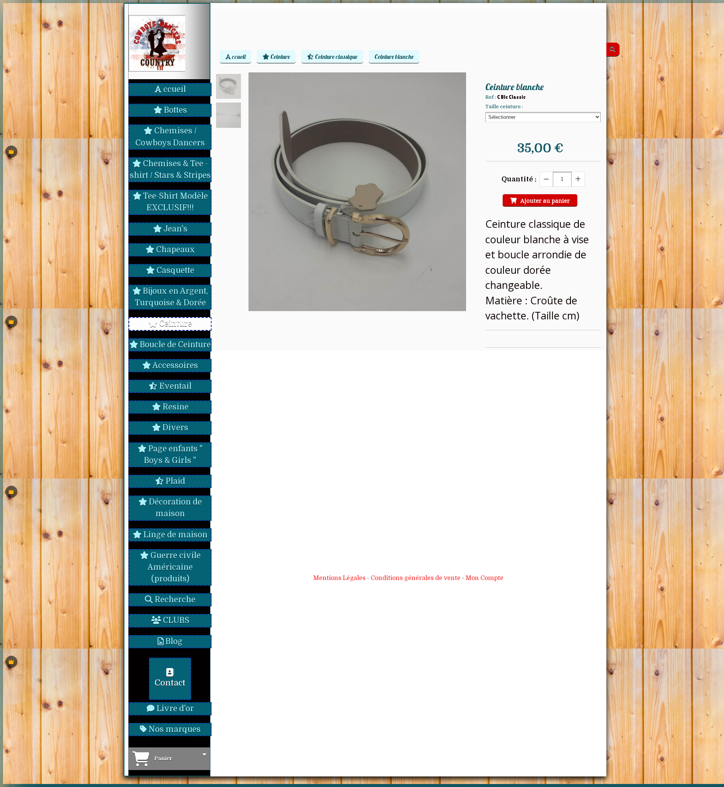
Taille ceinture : (504, 106)
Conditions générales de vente (415, 578)
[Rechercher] (613, 49)
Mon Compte (484, 578)
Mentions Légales (339, 578)
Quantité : (519, 179)
